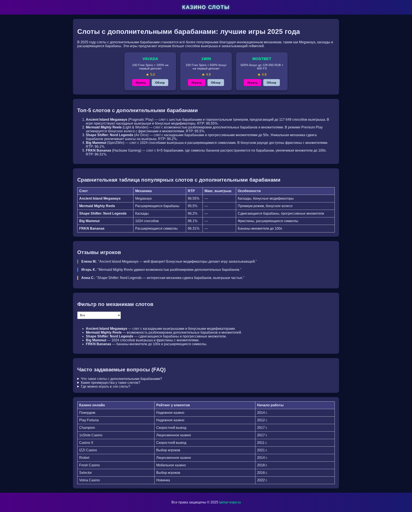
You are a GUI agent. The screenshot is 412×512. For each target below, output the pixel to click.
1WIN (206, 59)
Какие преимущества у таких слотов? (110, 382)
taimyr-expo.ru (230, 502)
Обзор (160, 82)
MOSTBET (261, 59)
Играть (141, 82)
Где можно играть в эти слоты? (105, 386)
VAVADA (150, 59)
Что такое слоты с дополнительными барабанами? (121, 379)
